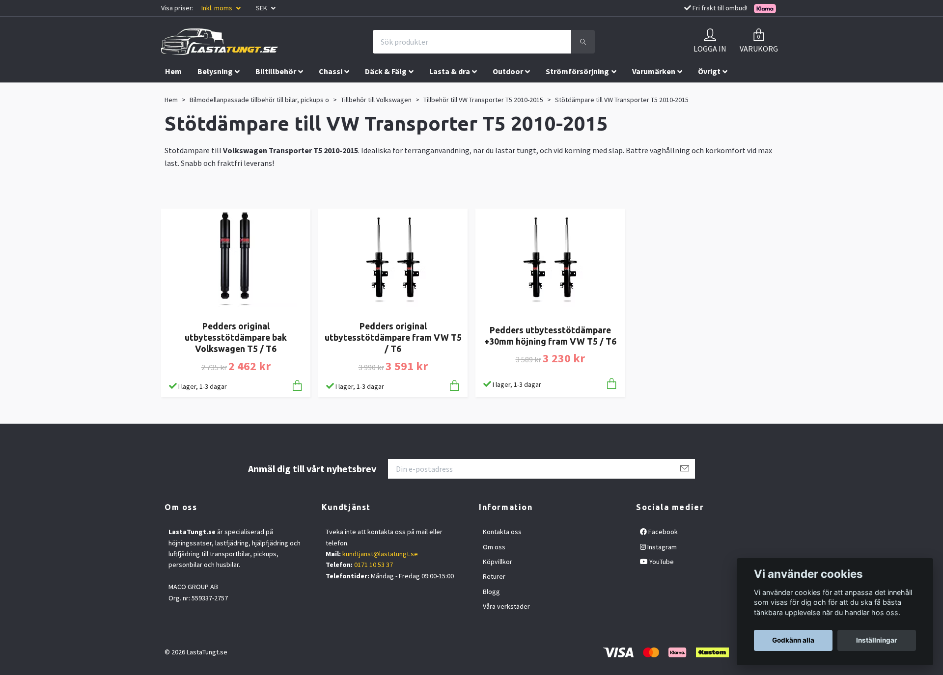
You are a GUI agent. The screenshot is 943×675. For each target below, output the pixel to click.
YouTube (661, 561)
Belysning (215, 71)
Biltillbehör (275, 71)
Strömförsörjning (577, 71)
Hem (173, 71)
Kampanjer (184, 92)
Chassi (330, 71)
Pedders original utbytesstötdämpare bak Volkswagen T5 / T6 (236, 337)
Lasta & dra (449, 71)
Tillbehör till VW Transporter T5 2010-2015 (483, 99)
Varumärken (653, 71)
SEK (262, 7)
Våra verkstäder (506, 606)
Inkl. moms (217, 7)
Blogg (491, 591)
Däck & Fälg (386, 71)
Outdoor (508, 71)
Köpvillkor (497, 561)
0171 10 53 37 (373, 564)
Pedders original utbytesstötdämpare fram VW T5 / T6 (393, 337)
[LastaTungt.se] (219, 42)
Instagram (661, 546)
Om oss (494, 546)
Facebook (662, 531)
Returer (494, 576)
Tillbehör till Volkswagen (376, 99)
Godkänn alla (793, 640)
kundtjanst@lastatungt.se (380, 553)
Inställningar (876, 640)
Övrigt (709, 71)
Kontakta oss (502, 531)
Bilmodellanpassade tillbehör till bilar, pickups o (259, 99)
